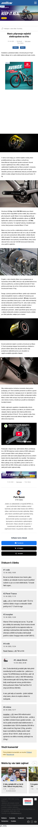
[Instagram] (32, 822)
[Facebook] (28, 822)
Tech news (27, 41)
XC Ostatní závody (11, 790)
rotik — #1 (7, 601)
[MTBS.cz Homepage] (6, 3)
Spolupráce (4, 821)
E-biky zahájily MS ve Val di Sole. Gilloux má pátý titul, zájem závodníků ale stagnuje (14, 785)
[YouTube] (35, 822)
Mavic (22, 47)
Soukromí (21, 818)
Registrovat (10, 754)
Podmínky (12, 818)
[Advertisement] (19, 113)
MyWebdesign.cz (16, 813)
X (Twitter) (20, 548)
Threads (20, 553)
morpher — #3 (8, 714)
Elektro (16, 47)
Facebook (20, 543)
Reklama (4, 818)
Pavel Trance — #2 (10, 651)
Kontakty (29, 818)
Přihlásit (29, 752)
